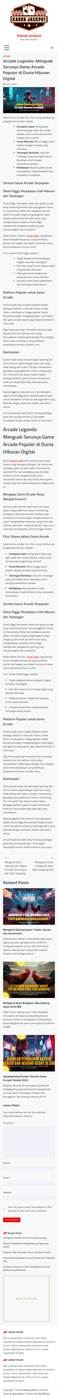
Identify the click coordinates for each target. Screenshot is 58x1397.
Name (7, 1163)
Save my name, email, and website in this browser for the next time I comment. (30, 1209)
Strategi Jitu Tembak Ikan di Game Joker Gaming (24, 1237)
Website (7, 1192)
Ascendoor (18, 1393)
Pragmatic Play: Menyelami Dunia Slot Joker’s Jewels (27, 1252)
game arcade (16, 461)
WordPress (44, 1393)
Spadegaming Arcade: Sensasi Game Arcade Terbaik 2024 (25, 1078)
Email (7, 1177)
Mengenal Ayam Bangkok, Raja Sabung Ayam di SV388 (26, 1004)
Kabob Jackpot (29, 36)
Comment (9, 1123)
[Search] (51, 47)
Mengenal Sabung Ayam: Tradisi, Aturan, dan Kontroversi (27, 931)
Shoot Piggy (33, 236)
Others (6, 56)
